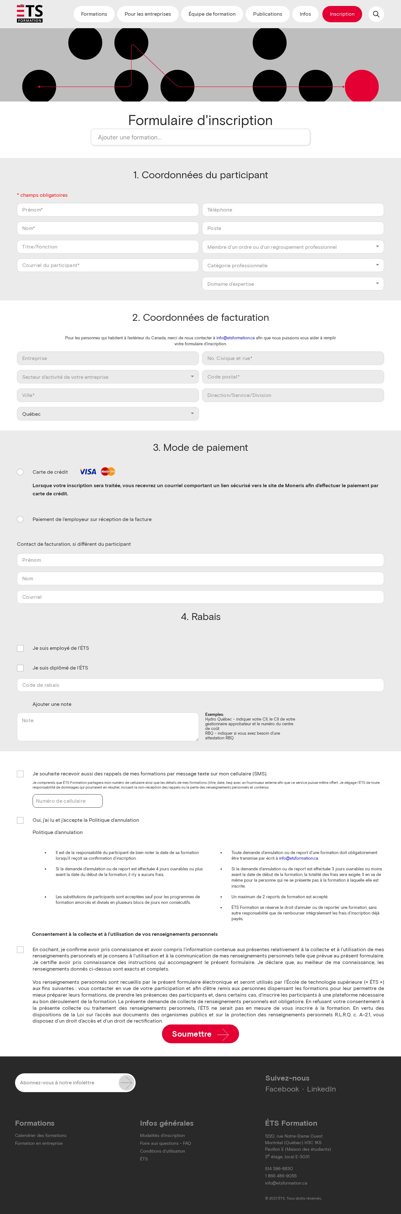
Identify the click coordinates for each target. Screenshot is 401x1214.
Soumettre (193, 1034)
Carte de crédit (51, 472)
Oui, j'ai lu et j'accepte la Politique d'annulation (86, 820)
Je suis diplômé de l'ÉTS (60, 668)
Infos (305, 14)
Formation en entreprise (39, 1143)
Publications (267, 14)
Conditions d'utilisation (162, 1151)
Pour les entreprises (148, 14)
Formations (94, 14)
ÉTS (144, 1159)
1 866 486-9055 (281, 1176)
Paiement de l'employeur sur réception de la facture (92, 519)
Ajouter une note (52, 704)
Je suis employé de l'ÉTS (61, 648)
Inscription (342, 14)
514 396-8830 (279, 1168)
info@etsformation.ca (235, 338)
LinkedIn (321, 1088)
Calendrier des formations (40, 1135)
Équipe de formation (212, 14)
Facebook (282, 1088)
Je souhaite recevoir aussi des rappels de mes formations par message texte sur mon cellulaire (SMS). (150, 774)
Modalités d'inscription (162, 1135)
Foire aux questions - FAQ (165, 1143)
